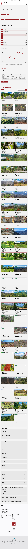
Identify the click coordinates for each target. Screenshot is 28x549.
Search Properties (8, 515)
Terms (12, 516)
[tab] (2, 89)
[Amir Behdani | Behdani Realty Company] (14, 524)
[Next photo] (12, 95)
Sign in (6, 2)
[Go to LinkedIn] (19, 0)
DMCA (12, 517)
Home (1, 515)
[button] (14, 35)
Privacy (13, 515)
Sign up (4, 2)
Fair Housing (13, 519)
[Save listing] (12, 93)
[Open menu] (26, 4)
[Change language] (2, 2)
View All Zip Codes (4, 81)
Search (7, 514)
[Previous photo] (2, 95)
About (2, 514)
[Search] (26, 90)
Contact (2, 517)
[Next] (26, 82)
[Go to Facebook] (18, 0)
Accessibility (13, 518)
